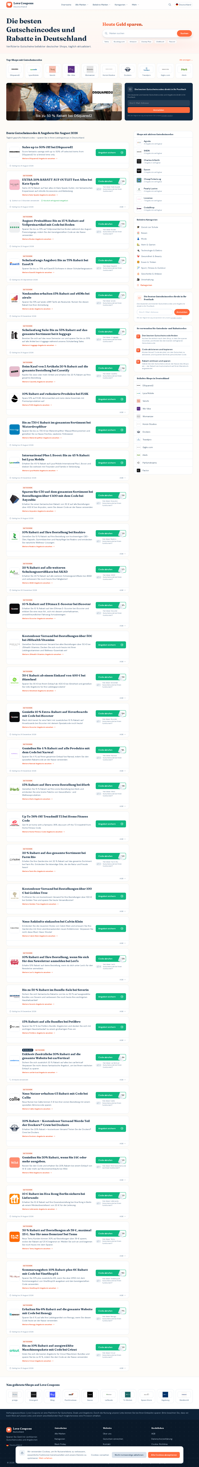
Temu (106, 42)
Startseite (66, 4)
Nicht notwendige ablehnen (129, 1455)
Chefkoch (160, 42)
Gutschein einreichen (113, 1439)
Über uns (107, 1433)
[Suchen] (169, 4)
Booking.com (119, 42)
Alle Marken (80, 4)
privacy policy (166, 116)
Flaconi (172, 42)
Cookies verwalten (100, 1455)
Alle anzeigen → (186, 60)
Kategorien (120, 4)
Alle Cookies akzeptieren (164, 1455)
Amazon (133, 42)
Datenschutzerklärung (161, 1439)
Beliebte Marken (100, 4)
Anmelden (158, 110)
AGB (153, 1433)
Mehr (134, 4)
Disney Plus (146, 42)
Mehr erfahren (45, 1458)
